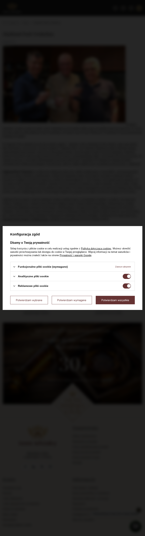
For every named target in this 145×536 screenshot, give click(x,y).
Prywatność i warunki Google (75, 255)
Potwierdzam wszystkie (115, 299)
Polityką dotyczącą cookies (96, 248)
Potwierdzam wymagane (71, 299)
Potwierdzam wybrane (29, 299)
